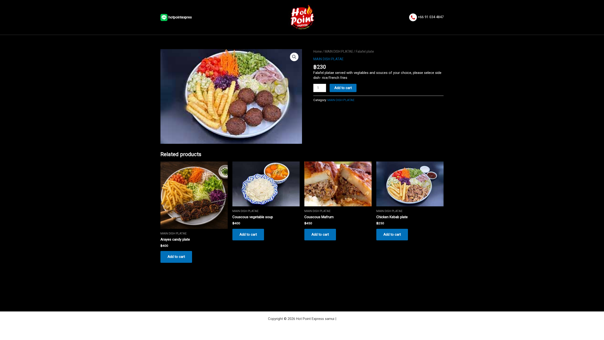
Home (317, 51)
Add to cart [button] (176, 257)
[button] (294, 57)
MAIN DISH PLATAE (339, 51)
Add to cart (343, 88)
